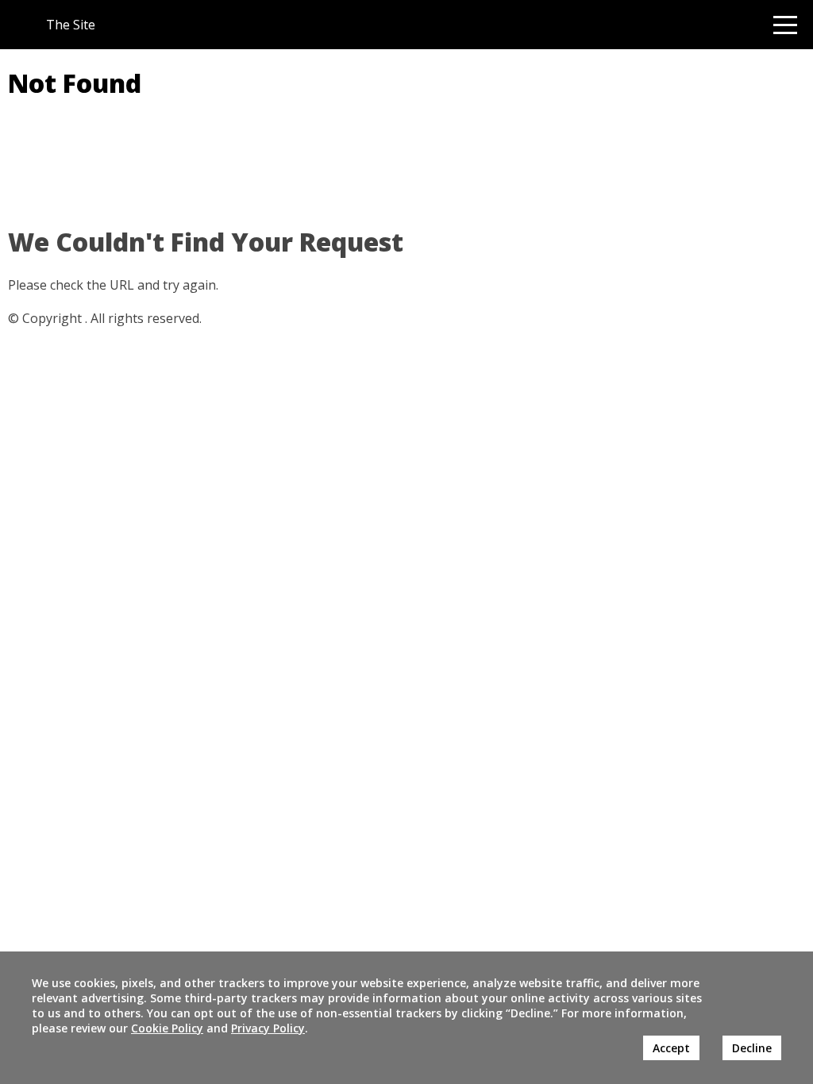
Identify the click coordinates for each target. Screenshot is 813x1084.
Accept (671, 1047)
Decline (752, 1047)
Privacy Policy (268, 1028)
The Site (70, 24)
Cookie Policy (167, 1028)
